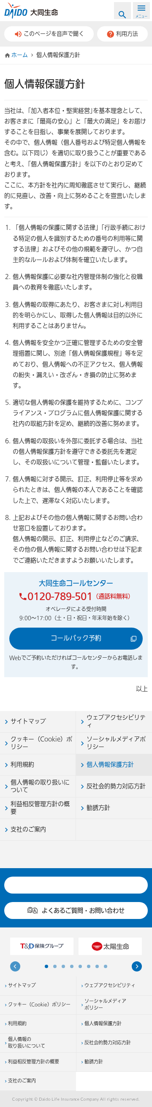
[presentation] (15, 967)
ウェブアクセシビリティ (110, 985)
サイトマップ (22, 985)
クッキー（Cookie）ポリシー (39, 1005)
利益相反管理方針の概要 (33, 1062)
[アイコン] (137, 967)
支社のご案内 (22, 1081)
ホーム (19, 55)
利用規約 (17, 1024)
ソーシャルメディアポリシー (105, 1005)
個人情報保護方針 (103, 1024)
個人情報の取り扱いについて (26, 1043)
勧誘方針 (93, 1062)
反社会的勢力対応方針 (107, 1043)
